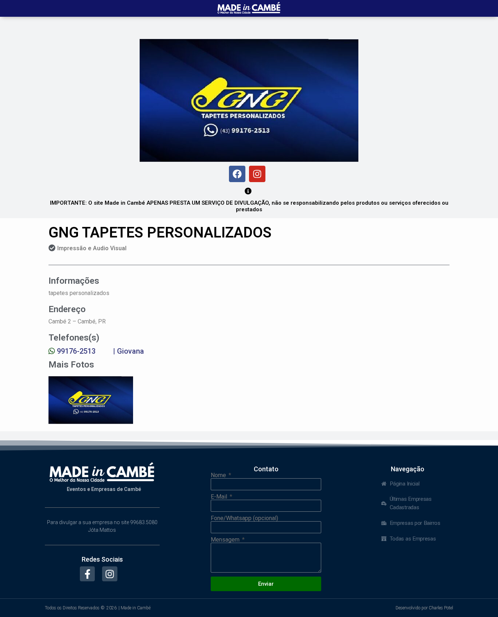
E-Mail (220, 497)
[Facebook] (237, 174)
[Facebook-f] (87, 574)
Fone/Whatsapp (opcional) (244, 518)
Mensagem (226, 540)
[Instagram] (257, 174)
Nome (219, 475)
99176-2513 (76, 351)
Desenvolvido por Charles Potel (424, 607)
